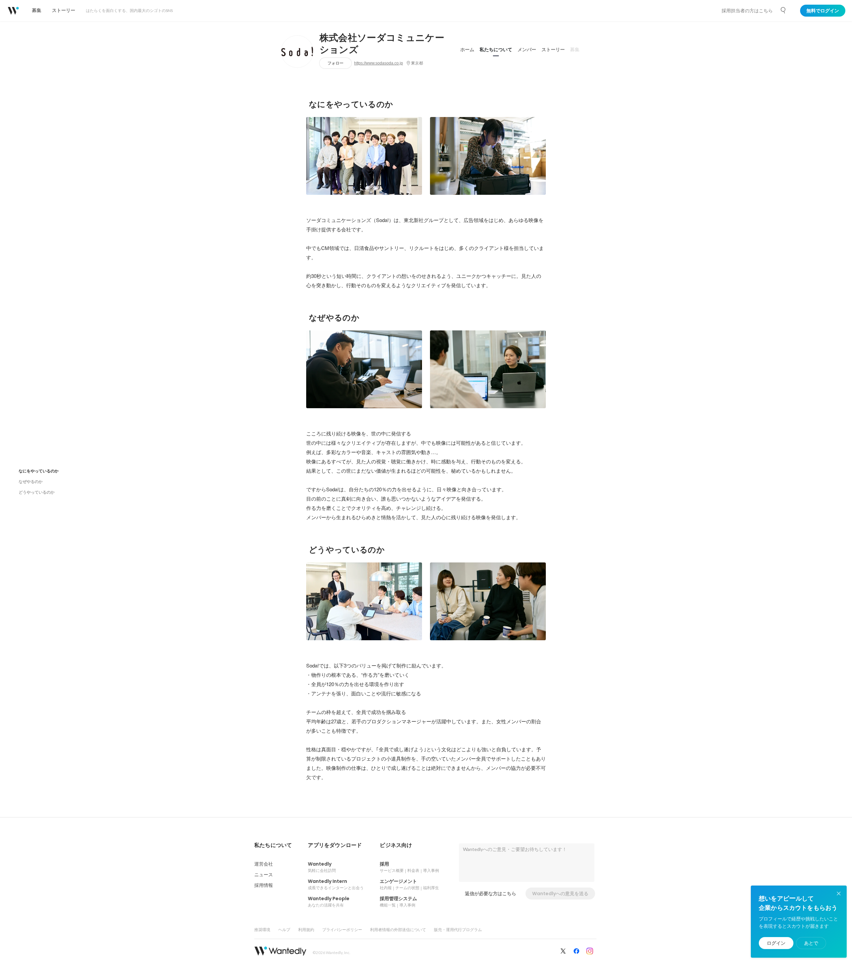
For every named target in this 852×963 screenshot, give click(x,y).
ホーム (467, 49)
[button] (273, 845)
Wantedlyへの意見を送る (560, 893)
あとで (811, 943)
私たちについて (496, 49)
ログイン (776, 943)
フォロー (335, 63)
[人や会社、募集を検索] (783, 10)
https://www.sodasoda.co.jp (378, 63)
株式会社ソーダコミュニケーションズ (382, 44)
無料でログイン (822, 10)
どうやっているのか (37, 492)
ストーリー (553, 49)
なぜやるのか (31, 481)
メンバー (527, 49)
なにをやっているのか (39, 471)
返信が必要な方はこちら (490, 893)
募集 (574, 49)
